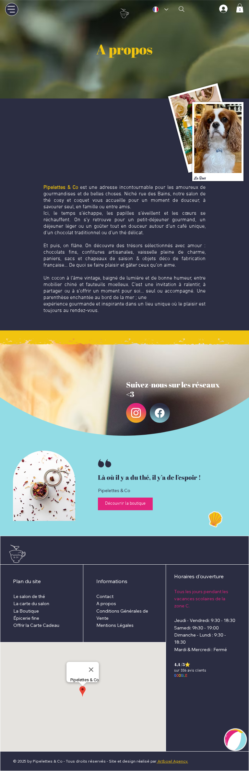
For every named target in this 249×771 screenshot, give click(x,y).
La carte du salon (31, 603)
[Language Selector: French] (160, 9)
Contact (104, 596)
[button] (239, 8)
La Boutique (26, 611)
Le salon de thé (29, 596)
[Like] (136, 413)
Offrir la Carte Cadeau (36, 625)
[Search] (181, 9)
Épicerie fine (26, 618)
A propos (106, 603)
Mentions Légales (115, 625)
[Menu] (11, 9)
